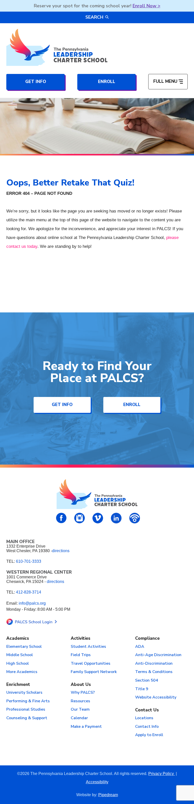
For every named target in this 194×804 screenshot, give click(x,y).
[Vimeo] (97, 518)
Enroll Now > (146, 6)
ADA (139, 647)
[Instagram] (79, 518)
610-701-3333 (28, 561)
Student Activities (88, 647)
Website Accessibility (155, 697)
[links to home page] (56, 47)
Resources (80, 701)
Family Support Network (94, 672)
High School (17, 663)
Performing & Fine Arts (28, 701)
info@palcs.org (32, 603)
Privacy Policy (161, 773)
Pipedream (108, 795)
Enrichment (18, 684)
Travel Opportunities (90, 663)
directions (60, 551)
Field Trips (81, 655)
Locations (144, 718)
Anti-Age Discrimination (158, 655)
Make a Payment (86, 727)
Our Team (80, 709)
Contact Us (147, 710)
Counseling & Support (26, 718)
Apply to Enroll (149, 735)
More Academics (21, 672)
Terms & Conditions (154, 672)
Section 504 (146, 680)
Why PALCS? (83, 692)
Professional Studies (25, 709)
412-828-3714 (28, 592)
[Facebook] (61, 518)
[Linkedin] (116, 518)
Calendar (79, 718)
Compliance (147, 638)
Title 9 (141, 689)
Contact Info (147, 727)
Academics (17, 638)
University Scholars (24, 692)
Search (94, 17)
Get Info (35, 82)
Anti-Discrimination (154, 663)
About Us (81, 684)
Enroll (106, 82)
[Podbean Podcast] (134, 518)
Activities (80, 638)
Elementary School (24, 647)
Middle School (19, 655)
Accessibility (97, 782)
